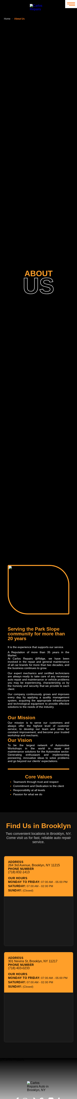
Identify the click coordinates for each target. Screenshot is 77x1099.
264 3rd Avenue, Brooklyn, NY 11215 (34, 865)
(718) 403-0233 (19, 968)
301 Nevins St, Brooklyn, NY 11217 (32, 961)
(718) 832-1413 (19, 872)
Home (7, 18)
